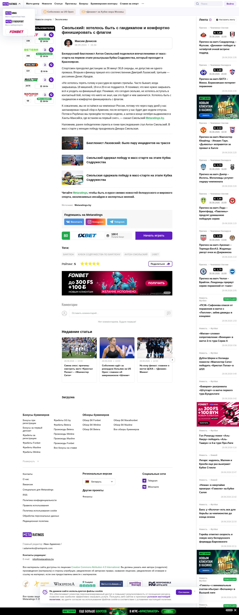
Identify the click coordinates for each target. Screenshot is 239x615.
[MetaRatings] (33, 534)
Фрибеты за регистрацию (30, 436)
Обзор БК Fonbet (92, 420)
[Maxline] (31, 79)
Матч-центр (32, 3)
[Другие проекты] (12, 4)
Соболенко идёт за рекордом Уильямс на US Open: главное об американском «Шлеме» (116, 370)
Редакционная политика (35, 521)
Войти (230, 3)
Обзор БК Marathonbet (126, 420)
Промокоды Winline (64, 434)
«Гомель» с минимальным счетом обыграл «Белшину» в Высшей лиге (217, 589)
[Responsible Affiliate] (159, 584)
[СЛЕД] (172, 360)
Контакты (28, 474)
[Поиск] (197, 3)
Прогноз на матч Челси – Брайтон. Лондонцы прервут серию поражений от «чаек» (216, 282)
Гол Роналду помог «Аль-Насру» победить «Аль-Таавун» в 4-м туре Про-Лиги (216, 439)
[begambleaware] (111, 584)
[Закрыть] (234, 611)
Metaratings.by (155, 118)
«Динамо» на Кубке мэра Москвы (105, 11)
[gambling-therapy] (135, 584)
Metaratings (80, 192)
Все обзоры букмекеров (126, 429)
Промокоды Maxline (64, 438)
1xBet (155, 254)
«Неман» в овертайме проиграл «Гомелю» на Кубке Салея (216, 489)
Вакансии (28, 484)
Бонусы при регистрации (29, 421)
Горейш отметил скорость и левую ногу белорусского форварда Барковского (215, 538)
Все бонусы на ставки (65, 447)
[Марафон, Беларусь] (31, 94)
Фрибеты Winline (31, 452)
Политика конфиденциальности (40, 500)
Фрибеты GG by (62, 420)
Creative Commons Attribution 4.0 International (95, 567)
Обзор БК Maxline (123, 424)
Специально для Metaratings (38, 489)
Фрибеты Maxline (32, 447)
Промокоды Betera (64, 429)
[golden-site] (41, 584)
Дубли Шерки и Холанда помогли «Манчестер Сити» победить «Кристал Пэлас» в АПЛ (216, 364)
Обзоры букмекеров (96, 415)
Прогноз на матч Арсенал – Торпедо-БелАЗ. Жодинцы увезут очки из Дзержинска (215, 248)
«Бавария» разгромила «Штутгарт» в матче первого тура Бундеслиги (216, 390)
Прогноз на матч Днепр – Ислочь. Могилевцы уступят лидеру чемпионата (216, 178)
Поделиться (158, 264)
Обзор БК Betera (91, 429)
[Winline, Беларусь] (31, 64)
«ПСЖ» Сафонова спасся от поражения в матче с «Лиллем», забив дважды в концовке (216, 311)
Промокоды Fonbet (64, 443)
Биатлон (68, 254)
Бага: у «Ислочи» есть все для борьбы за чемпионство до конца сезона (217, 513)
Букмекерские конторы (104, 3)
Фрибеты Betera (62, 424)
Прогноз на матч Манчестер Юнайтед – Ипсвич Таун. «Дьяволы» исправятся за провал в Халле (215, 142)
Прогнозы (71, 3)
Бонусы (83, 3)
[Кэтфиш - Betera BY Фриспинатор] (119, 611)
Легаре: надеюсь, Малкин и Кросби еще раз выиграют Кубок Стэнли (215, 464)
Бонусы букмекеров (36, 415)
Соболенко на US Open (60, 11)
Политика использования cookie (40, 510)
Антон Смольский (136, 254)
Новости (47, 3)
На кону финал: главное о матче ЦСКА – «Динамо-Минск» (154, 368)
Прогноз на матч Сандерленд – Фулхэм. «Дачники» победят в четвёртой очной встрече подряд (217, 47)
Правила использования (36, 505)
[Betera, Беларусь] (31, 49)
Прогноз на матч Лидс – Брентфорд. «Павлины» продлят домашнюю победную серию (213, 213)
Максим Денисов (86, 41)
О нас (26, 479)
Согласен (184, 592)
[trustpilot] (87, 584)
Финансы (87, 496)
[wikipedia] (64, 584)
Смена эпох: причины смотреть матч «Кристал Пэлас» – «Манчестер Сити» (78, 370)
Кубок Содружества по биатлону (99, 254)
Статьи (58, 3)
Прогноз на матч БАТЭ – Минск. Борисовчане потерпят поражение (217, 83)
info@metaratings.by (43, 559)
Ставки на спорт (129, 3)
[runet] (26, 584)
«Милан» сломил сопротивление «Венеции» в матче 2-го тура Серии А (216, 337)
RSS (25, 494)
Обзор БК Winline (92, 424)
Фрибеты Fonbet (31, 443)
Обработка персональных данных (41, 516)
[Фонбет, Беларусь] (45, 34)
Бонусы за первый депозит (32, 429)
